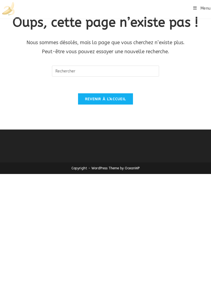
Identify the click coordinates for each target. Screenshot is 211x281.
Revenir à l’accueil (105, 99)
